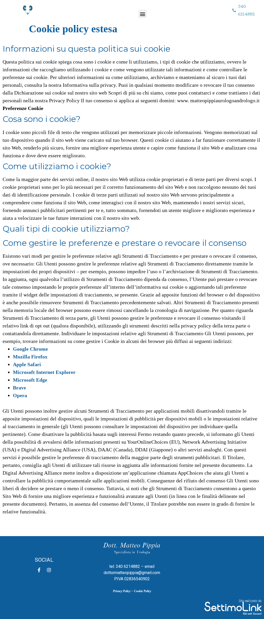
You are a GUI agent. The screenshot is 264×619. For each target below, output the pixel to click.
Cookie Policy (142, 591)
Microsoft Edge (30, 380)
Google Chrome (30, 349)
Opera (20, 395)
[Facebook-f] (39, 570)
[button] (142, 14)
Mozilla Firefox (30, 356)
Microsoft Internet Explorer (44, 372)
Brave (19, 387)
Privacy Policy (121, 591)
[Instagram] (49, 570)
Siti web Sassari (252, 613)
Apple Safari (27, 364)
